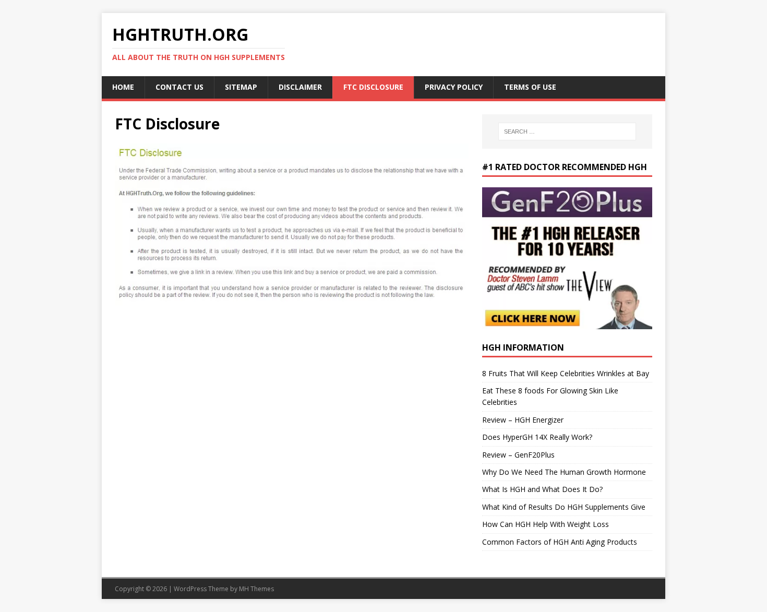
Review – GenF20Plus (518, 455)
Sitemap (241, 87)
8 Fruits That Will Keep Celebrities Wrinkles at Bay (565, 373)
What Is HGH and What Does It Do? (542, 489)
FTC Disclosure (373, 87)
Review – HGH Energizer (523, 420)
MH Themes (256, 588)
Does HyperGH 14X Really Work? (537, 437)
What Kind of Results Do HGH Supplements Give (563, 507)
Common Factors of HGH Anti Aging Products (559, 542)
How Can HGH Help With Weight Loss (545, 524)
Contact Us (179, 87)
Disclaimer (300, 87)
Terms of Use (530, 87)
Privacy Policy (454, 87)
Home (123, 87)
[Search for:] (567, 131)
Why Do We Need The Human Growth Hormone (564, 472)
